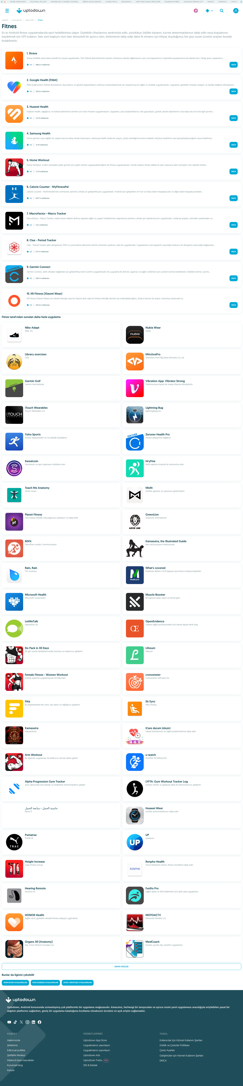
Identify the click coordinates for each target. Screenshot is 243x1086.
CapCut (234, 2)
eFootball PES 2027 (38, 2)
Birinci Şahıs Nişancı (92, 2)
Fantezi (210, 2)
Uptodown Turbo (95, 1060)
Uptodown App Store (95, 1040)
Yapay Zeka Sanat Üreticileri (148, 2)
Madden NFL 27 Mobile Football (65, 2)
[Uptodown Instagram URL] (27, 1022)
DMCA (163, 1060)
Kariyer (11, 1070)
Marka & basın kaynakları (20, 1060)
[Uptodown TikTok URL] (15, 1022)
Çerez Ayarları (167, 1050)
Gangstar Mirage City (193, 2)
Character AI (111, 2)
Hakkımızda (13, 1040)
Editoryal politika (16, 1050)
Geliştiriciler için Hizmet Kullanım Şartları (181, 1055)
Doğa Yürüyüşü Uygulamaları (78, 983)
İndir (233, 65)
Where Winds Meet (18, 2)
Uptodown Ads (91, 1055)
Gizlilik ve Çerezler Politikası (174, 1045)
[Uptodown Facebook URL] (39, 1022)
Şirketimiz (12, 1045)
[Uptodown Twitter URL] (21, 1022)
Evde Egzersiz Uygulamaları (45, 983)
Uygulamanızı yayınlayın (96, 1045)
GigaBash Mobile (172, 2)
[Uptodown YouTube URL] (9, 1022)
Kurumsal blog (15, 1065)
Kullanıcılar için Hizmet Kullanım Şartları (181, 1040)
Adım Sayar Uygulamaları (15, 983)
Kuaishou (222, 2)
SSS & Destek (90, 1065)
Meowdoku (126, 2)
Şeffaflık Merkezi (16, 1055)
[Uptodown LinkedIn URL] (33, 1022)
